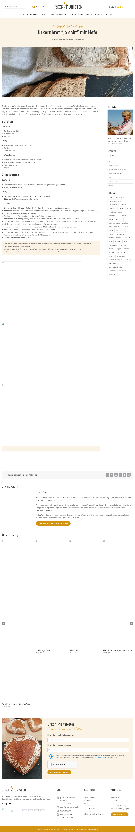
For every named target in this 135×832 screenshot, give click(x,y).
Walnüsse (128, 260)
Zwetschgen (113, 274)
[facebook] (3, 804)
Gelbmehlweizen (114, 223)
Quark (126, 241)
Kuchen (125, 227)
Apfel (110, 197)
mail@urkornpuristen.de (69, 807)
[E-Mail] (129, 475)
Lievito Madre (120, 230)
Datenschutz (115, 800)
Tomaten (126, 249)
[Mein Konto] (129, 7)
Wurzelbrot (112, 271)
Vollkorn (111, 256)
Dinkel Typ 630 (113, 216)
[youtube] (10, 804)
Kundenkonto (89, 798)
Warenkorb (88, 800)
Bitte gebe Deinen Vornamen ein (59, 745)
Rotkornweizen (113, 245)
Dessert (121, 208)
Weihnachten (113, 263)
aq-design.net (94, 829)
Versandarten (89, 811)
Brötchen (123, 205)
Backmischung (119, 197)
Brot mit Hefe (113, 205)
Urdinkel (111, 252)
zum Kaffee (122, 271)
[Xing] (124, 475)
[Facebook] (107, 475)
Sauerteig (124, 245)
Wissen (111, 185)
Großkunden (41, 7)
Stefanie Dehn (58, 40)
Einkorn (123, 216)
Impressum (115, 798)
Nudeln (118, 238)
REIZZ (110, 178)
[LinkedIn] (116, 475)
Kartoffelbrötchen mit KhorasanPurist (16, 703)
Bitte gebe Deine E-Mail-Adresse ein (60, 735)
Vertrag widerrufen (120, 814)
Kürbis (111, 230)
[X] (112, 475)
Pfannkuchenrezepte (115, 174)
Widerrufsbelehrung (118, 806)
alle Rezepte (59, 26)
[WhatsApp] (120, 475)
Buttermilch (112, 208)
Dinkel (129, 208)
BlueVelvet (112, 201)
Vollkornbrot (121, 256)
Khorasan (117, 227)
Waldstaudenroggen (115, 260)
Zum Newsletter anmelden (59, 772)
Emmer (111, 219)
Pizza (110, 241)
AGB (112, 803)
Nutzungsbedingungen (101, 757)
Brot (69, 26)
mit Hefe (78, 26)
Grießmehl (125, 223)
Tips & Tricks (113, 181)
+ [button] (109, 158)
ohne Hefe (127, 238)
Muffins (111, 238)
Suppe (119, 249)
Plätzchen (118, 241)
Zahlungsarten (89, 808)
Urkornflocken (121, 252)
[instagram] (6, 804)
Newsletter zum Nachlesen (118, 170)
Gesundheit (112, 162)
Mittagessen (121, 234)
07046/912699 (65, 811)
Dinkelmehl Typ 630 (115, 212)
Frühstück (119, 219)
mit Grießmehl (113, 166)
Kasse (86, 803)
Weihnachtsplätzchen (116, 267)
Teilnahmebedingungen (120, 808)
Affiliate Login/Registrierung (94, 814)
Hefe (110, 227)
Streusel (111, 249)
